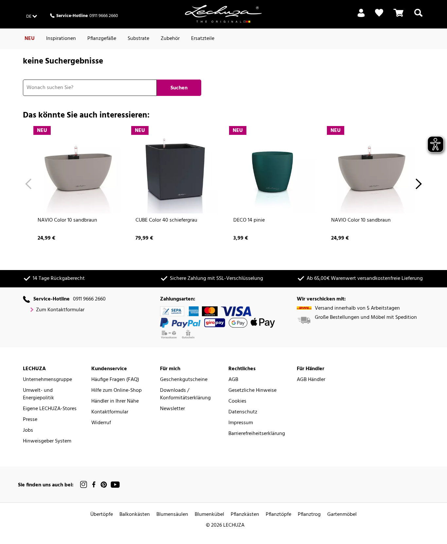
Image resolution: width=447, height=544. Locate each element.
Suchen (179, 88)
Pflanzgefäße (101, 38)
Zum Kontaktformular (60, 310)
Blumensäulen (172, 514)
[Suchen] (418, 16)
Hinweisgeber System (47, 441)
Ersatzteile (202, 38)
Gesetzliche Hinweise (252, 390)
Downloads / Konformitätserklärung (185, 394)
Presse (30, 420)
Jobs (28, 430)
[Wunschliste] (379, 13)
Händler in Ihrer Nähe (115, 401)
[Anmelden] (361, 16)
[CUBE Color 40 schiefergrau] (175, 169)
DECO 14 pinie (249, 220)
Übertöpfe (101, 514)
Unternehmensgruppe (47, 380)
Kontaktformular (109, 412)
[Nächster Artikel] (418, 185)
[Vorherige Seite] (28, 185)
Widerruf (101, 423)
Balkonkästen (134, 514)
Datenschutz (242, 412)
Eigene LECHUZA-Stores (50, 409)
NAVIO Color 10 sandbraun (67, 220)
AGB (233, 380)
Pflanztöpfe (278, 514)
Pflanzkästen (245, 514)
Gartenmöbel (342, 514)
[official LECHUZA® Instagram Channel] (83, 484)
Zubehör (170, 38)
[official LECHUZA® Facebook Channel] (94, 484)
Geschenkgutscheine (183, 380)
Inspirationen (61, 38)
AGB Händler (311, 380)
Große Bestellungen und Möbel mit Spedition (366, 317)
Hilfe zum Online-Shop (116, 390)
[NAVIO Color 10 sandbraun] (77, 169)
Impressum (240, 423)
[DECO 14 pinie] (272, 169)
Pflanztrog (309, 514)
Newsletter (172, 409)
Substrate (138, 38)
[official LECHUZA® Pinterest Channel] (103, 484)
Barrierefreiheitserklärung (256, 434)
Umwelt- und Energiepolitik (38, 394)
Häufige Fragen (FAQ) (115, 380)
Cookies (237, 401)
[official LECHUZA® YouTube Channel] (115, 484)
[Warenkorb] (398, 16)
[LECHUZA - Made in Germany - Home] (223, 14)
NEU (30, 38)
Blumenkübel (209, 514)
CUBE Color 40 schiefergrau (166, 220)
